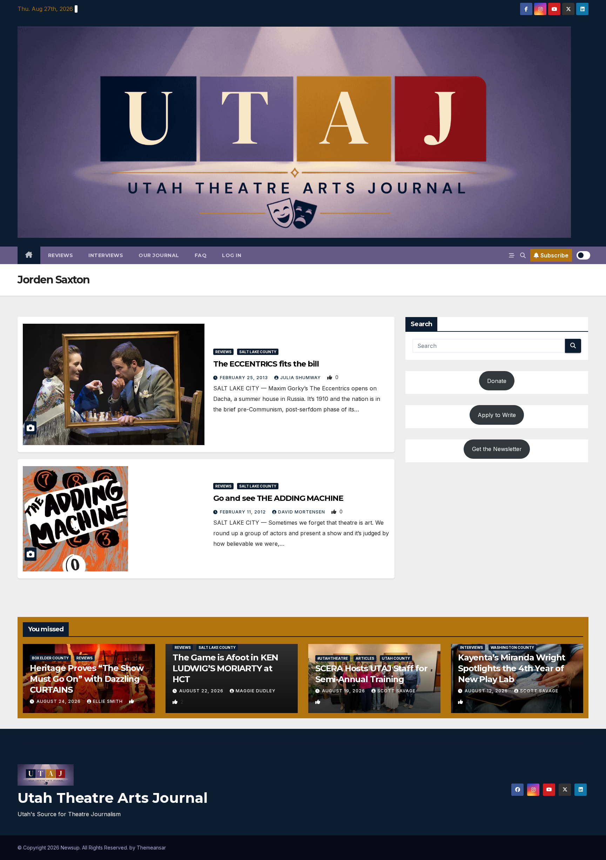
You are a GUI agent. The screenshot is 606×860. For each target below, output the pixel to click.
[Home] (29, 255)
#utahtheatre (332, 658)
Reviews (60, 255)
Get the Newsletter (497, 448)
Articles (365, 658)
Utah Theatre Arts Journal (113, 797)
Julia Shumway (301, 377)
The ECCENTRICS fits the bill (266, 364)
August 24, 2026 (59, 701)
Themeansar (151, 848)
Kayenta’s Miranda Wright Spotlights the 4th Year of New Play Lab (511, 668)
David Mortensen (302, 512)
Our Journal (159, 255)
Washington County (512, 647)
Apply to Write (497, 414)
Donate (496, 380)
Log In (231, 255)
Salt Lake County (257, 352)
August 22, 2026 (202, 690)
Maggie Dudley (256, 690)
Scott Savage (396, 690)
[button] (523, 255)
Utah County (396, 658)
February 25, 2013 (244, 377)
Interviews (105, 255)
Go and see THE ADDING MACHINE (278, 498)
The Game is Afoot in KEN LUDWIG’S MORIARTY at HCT (225, 668)
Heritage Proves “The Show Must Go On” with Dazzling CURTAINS (86, 679)
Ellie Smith (108, 701)
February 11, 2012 (243, 512)
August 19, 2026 (344, 690)
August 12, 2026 (487, 690)
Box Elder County (50, 658)
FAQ (201, 255)
